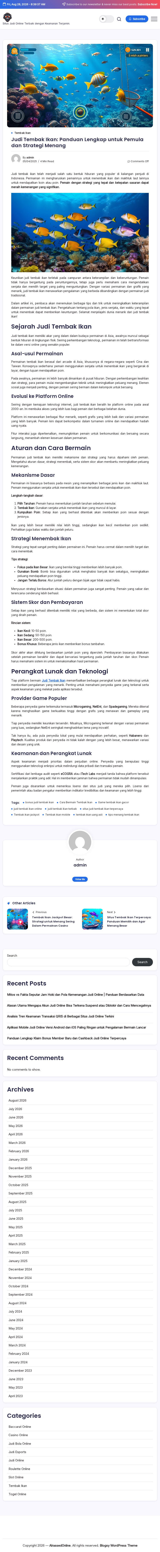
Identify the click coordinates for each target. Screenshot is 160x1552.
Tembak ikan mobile (57, 814)
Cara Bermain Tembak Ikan (76, 802)
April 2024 (16, 1337)
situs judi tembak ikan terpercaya (103, 808)
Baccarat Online (20, 1427)
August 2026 (17, 1100)
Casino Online (18, 1435)
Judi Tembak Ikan (53, 680)
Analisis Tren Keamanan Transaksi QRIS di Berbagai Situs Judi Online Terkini (60, 1016)
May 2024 (16, 1328)
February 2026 (19, 1151)
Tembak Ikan (18, 1486)
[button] (106, 19)
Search (12, 956)
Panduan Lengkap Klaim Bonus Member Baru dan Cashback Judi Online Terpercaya (66, 1038)
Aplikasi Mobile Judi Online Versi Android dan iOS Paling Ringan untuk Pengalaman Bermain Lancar (76, 1027)
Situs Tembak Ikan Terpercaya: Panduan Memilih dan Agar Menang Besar (129, 922)
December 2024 (20, 1269)
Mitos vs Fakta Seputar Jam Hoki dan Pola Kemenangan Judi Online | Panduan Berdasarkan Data (75, 995)
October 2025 (18, 1185)
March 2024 (17, 1345)
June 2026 (16, 1117)
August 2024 (17, 1303)
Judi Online (16, 1460)
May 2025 (16, 1227)
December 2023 (20, 1370)
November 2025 (20, 1176)
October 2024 (18, 1286)
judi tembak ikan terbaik (62, 808)
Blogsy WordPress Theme (119, 1545)
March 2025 (17, 1244)
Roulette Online (19, 1469)
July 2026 (15, 1109)
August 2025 (17, 1202)
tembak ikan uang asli (89, 814)
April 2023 (16, 1396)
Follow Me (80, 879)
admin (30, 157)
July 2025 (15, 1210)
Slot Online (16, 1477)
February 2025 (19, 1252)
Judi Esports (17, 1452)
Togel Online (17, 1494)
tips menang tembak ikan (123, 814)
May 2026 (16, 1126)
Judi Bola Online (20, 1444)
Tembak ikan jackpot (26, 814)
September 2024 (20, 1294)
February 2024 (19, 1354)
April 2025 (16, 1235)
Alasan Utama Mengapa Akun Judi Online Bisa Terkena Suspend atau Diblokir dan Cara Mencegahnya (79, 1005)
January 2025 (18, 1261)
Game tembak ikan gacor (113, 802)
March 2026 (17, 1143)
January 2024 (18, 1362)
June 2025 (16, 1219)
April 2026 (16, 1134)
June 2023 (16, 1379)
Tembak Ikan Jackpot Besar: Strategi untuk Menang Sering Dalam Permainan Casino (53, 922)
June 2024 (16, 1320)
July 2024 (15, 1311)
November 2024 (20, 1278)
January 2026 (18, 1159)
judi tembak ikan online (28, 808)
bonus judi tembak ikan (39, 802)
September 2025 (20, 1193)
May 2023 (16, 1387)
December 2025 (20, 1168)
